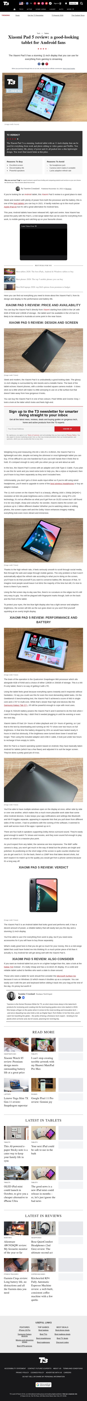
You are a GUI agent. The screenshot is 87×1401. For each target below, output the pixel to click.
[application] (43, 242)
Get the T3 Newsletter (36, 15)
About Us (57, 1368)
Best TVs (43, 1334)
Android (27, 194)
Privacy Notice (71, 435)
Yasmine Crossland (31, 189)
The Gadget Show (78, 15)
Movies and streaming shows (24, 1341)
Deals (18, 15)
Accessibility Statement (15, 1368)
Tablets (46, 33)
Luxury (52, 9)
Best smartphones (43, 1338)
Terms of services (34, 435)
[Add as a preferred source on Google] (43, 1384)
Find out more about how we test (25, 182)
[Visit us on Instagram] (42, 3)
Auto (61, 9)
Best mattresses (43, 1342)
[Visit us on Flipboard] (46, 3)
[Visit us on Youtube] (38, 3)
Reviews (68, 189)
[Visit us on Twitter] (31, 3)
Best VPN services (24, 1346)
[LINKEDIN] (24, 997)
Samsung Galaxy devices (24, 1335)
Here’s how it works (69, 68)
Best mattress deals (62, 1334)
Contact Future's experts (39, 1368)
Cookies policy (37, 1372)
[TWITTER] (20, 997)
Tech (21, 9)
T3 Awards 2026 (57, 15)
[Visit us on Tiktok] (50, 3)
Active (29, 9)
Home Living (41, 9)
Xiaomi (45, 194)
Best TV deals (62, 1338)
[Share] (39, 64)
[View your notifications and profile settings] (66, 3)
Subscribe (73, 3)
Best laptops (43, 1330)
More (69, 9)
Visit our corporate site (69, 1394)
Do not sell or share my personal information (43, 1377)
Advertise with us (54, 1372)
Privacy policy (22, 1372)
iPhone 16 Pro (24, 1330)
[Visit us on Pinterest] (35, 3)
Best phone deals (62, 1330)
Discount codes (62, 1342)
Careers (67, 1372)
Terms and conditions (73, 1368)
